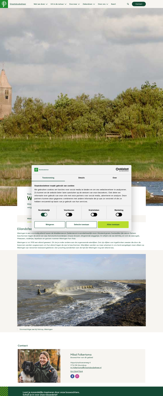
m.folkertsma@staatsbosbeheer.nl (85, 368)
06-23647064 (76, 371)
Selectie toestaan (81, 224)
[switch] (69, 214)
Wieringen (31, 218)
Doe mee (73, 4)
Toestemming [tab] (48, 178)
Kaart (113, 4)
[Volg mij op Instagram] (77, 376)
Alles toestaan (113, 224)
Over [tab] (115, 178)
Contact (139, 4)
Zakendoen (87, 4)
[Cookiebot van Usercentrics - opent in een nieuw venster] (119, 170)
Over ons (101, 4)
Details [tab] (81, 178)
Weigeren (50, 224)
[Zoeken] (128, 4)
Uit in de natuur (57, 4)
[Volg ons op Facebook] (72, 376)
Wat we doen (39, 4)
